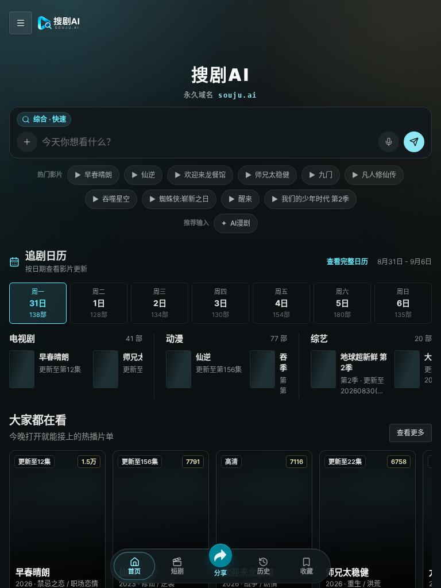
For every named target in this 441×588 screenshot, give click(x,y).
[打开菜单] (20, 22)
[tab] (38, 303)
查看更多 (410, 432)
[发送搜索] (414, 141)
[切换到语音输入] (388, 141)
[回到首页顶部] (59, 23)
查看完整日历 (347, 261)
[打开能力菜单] (27, 141)
